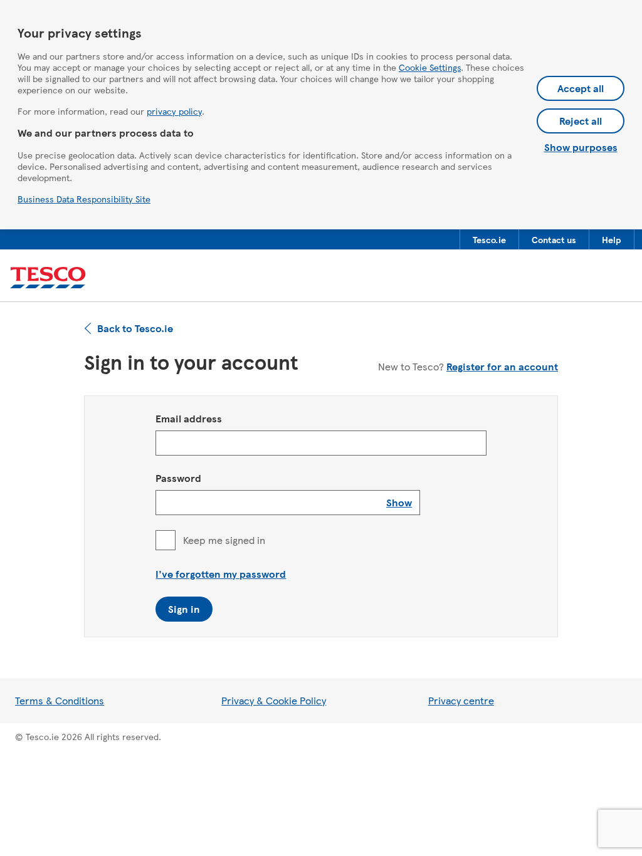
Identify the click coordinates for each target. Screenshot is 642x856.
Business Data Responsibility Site (84, 198)
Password (178, 478)
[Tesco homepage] (48, 278)
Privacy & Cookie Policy (273, 700)
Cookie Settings (430, 67)
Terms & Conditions (59, 700)
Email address (188, 418)
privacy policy (174, 111)
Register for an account (502, 366)
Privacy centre (461, 700)
